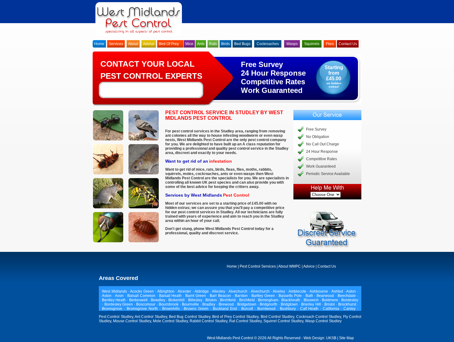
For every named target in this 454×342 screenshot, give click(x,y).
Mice (189, 44)
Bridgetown (247, 304)
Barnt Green (196, 296)
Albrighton (166, 291)
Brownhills (171, 309)
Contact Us (347, 44)
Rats (213, 44)
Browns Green (197, 309)
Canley (350, 309)
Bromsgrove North (143, 309)
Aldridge (202, 291)
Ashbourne (319, 291)
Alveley (279, 291)
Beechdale (347, 296)
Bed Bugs (242, 44)
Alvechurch (239, 291)
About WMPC (289, 266)
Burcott (247, 309)
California (332, 309)
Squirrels (311, 44)
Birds (225, 44)
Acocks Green (142, 291)
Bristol (330, 304)
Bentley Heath (114, 300)
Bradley (209, 304)
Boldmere (330, 300)
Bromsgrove (113, 309)
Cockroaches (268, 44)
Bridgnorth (269, 304)
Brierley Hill (311, 304)
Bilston (211, 300)
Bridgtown (290, 304)
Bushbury (288, 309)
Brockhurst (347, 304)
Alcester (185, 291)
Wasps (292, 44)
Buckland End (225, 309)
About (133, 44)
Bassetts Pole (291, 296)
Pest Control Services (258, 266)
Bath (309, 296)
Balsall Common (142, 296)
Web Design (314, 338)
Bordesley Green (119, 304)
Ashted (337, 291)
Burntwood (267, 309)
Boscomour (146, 304)
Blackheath (291, 300)
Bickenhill (177, 300)
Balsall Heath (171, 296)
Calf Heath (310, 309)
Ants (200, 44)
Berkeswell (139, 300)
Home (99, 44)
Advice (148, 44)
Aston (351, 291)
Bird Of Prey (169, 44)
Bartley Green (263, 296)
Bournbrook (169, 304)
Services (116, 44)
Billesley (195, 300)
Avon (120, 296)
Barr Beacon (221, 296)
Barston (242, 296)
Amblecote (298, 291)
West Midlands (114, 291)
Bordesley (349, 300)
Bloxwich (312, 300)
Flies (330, 44)
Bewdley (158, 300)
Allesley (219, 291)
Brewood (227, 304)
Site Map (346, 338)
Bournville (191, 304)
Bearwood (326, 296)
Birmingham (268, 300)
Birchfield (228, 300)
